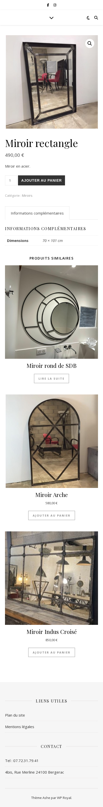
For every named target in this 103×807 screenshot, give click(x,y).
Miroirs (27, 195)
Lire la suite (51, 378)
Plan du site (15, 715)
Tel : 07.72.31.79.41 (22, 760)
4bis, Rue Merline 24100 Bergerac (34, 772)
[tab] (37, 213)
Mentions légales (19, 726)
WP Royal (64, 797)
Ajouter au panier (41, 180)
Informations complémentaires (37, 213)
